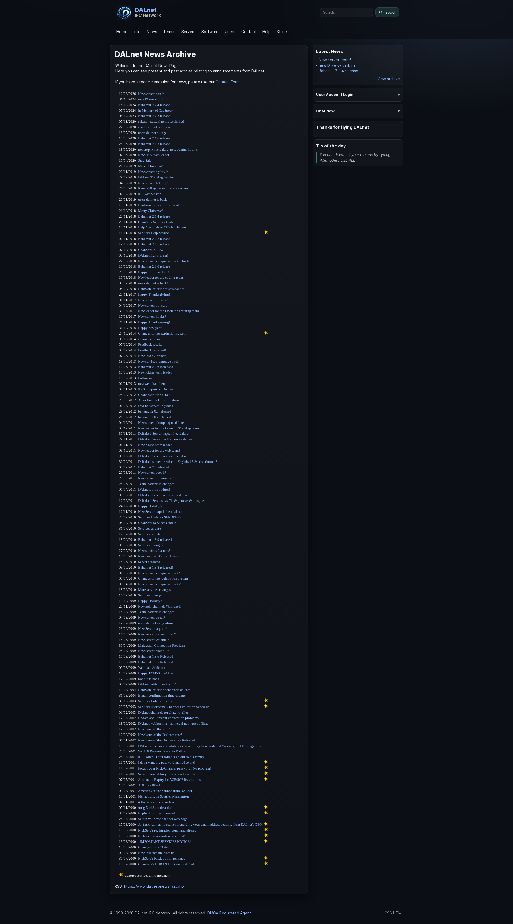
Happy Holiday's (150, 506)
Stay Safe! (145, 160)
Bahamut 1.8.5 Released (155, 662)
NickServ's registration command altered (167, 830)
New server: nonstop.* (154, 306)
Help (266, 31)
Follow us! (145, 378)
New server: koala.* (152, 317)
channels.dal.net (150, 339)
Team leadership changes (156, 484)
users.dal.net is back (152, 199)
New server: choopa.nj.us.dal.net (161, 423)
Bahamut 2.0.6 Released (155, 367)
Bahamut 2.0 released (153, 467)
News (151, 31)
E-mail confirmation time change (162, 695)
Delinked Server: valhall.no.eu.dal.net (165, 439)
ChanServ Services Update (157, 222)
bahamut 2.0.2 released (154, 417)
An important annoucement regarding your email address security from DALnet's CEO (200, 824)
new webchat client (152, 384)
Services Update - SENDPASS (159, 517)
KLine (282, 31)
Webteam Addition (151, 668)
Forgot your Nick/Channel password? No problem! (174, 768)
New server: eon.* (151, 94)
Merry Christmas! (150, 166)
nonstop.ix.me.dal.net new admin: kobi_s (168, 149)
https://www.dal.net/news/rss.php (154, 886)
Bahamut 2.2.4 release (154, 105)
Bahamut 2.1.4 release (154, 216)
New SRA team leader (153, 155)
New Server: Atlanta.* (153, 640)
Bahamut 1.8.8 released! (155, 567)
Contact (248, 31)
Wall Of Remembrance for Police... (163, 751)
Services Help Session (154, 233)
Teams (169, 31)
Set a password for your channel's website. (168, 774)
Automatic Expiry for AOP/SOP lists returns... (170, 780)
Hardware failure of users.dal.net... (162, 205)
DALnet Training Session (156, 177)
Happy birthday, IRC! (153, 272)
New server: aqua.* (151, 617)
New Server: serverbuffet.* (157, 634)
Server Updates (149, 562)
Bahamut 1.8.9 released (155, 540)
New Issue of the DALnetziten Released (166, 740)
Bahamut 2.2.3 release (154, 116)
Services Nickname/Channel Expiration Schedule (173, 707)
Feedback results (150, 345)
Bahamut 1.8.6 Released (155, 656)
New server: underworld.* (156, 478)
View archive (388, 78)
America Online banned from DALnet (165, 791)
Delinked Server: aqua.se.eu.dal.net (163, 495)
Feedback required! (152, 350)
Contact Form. (228, 82)
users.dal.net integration (155, 623)
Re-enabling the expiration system (163, 188)
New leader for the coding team (160, 277)
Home (121, 31)
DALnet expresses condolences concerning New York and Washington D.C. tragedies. (199, 746)
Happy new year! (150, 328)
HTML (398, 913)
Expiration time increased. (157, 813)
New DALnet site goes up (156, 853)
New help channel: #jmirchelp (160, 606)
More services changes (154, 590)
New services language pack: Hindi (163, 261)
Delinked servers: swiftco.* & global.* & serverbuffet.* (177, 462)
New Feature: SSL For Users (158, 556)
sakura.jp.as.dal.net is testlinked (161, 121)
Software (210, 31)
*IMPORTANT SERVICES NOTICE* (165, 842)
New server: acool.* (152, 473)
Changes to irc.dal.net (154, 395)
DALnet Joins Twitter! (154, 489)
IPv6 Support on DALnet (156, 389)
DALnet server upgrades (155, 406)
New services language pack (158, 361)
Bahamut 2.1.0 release (154, 267)
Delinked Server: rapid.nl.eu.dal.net (163, 434)
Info (137, 31)
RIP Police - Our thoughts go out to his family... (172, 757)
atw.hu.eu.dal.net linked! (156, 127)
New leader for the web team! (159, 450)
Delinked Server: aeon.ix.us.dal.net (163, 456)
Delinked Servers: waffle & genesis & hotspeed (172, 501)
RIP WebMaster (149, 194)
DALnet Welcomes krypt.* (157, 684)
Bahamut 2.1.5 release (154, 144)
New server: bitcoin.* (153, 300)
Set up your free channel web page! (163, 819)
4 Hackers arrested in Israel (157, 802)
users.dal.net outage (152, 133)
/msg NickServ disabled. (155, 808)
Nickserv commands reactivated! (161, 836)
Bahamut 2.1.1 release (154, 244)
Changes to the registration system (163, 578)
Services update (149, 528)
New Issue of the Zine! (154, 729)
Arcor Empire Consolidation (158, 400)
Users (229, 31)
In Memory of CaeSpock (155, 110)
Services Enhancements (155, 701)
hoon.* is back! (149, 679)
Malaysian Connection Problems (161, 645)
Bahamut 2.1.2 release (154, 239)
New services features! (154, 551)
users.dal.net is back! (153, 283)
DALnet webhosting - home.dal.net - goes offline (173, 723)
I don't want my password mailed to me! (166, 762)
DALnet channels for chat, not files (163, 713)
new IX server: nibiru (153, 99)
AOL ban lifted (149, 785)
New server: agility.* (153, 172)
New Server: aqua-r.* (153, 629)
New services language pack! (159, 573)
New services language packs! (159, 584)
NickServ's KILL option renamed (161, 858)
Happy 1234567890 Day (156, 673)
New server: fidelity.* (153, 183)
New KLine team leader (155, 372)
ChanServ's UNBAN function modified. (166, 864)
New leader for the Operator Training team (168, 311)
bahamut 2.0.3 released (154, 411)
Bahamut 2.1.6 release (154, 138)
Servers (188, 31)
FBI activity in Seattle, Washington (163, 796)
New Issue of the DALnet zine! (160, 735)
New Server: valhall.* (153, 651)
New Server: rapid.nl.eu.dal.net (160, 512)
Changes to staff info (153, 847)
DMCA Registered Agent (229, 913)
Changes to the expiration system (162, 333)
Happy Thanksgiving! (154, 294)
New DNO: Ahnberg (152, 356)
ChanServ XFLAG (151, 250)
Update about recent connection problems (168, 718)
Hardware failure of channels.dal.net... (165, 690)
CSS (388, 913)
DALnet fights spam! (153, 255)
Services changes (150, 545)
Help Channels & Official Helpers (162, 227)
